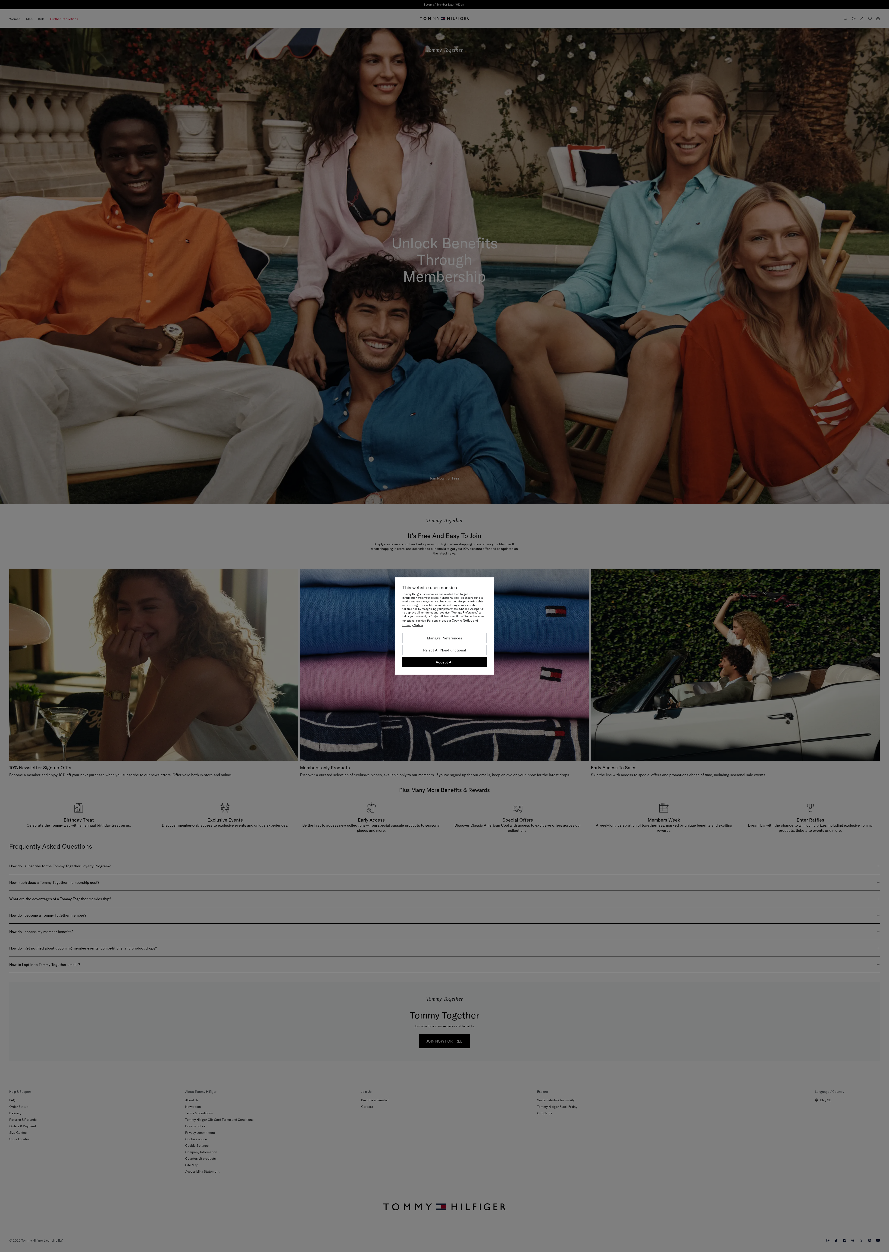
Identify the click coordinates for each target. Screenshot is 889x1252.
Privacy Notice (412, 625)
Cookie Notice (462, 620)
